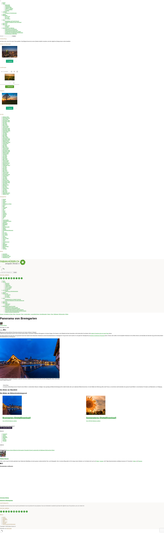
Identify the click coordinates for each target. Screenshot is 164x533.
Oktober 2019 (6, 141)
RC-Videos (7, 18)
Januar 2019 (5, 149)
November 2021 (6, 121)
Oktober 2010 (6, 194)
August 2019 (5, 143)
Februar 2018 (6, 160)
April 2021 (5, 123)
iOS (3, 217)
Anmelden (5, 254)
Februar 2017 (6, 172)
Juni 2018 (5, 156)
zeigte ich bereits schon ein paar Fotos (100, 333)
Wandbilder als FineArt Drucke (12, 21)
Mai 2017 (5, 168)
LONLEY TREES (9, 8)
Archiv (4, 205)
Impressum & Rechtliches (8, 28)
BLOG (4, 2)
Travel (4, 239)
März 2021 (5, 125)
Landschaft (35, 450)
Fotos (4, 3)
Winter (4, 247)
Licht (39, 450)
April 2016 (5, 179)
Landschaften (6, 220)
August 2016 (5, 175)
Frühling (4, 213)
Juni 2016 (5, 178)
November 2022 (6, 118)
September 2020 (6, 130)
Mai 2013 (5, 186)
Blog (4, 206)
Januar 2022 (5, 119)
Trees (4, 240)
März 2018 (5, 159)
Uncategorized (6, 241)
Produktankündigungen (8, 230)
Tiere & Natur (6, 238)
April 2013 (5, 187)
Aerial (4, 200)
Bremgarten (21, 450)
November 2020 (6, 129)
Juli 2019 (5, 144)
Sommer (4, 237)
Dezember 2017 (6, 163)
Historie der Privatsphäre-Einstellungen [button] (14, 32)
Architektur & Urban (7, 203)
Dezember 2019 (6, 138)
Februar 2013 (6, 188)
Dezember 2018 (6, 150)
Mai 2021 (5, 122)
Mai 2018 (5, 157)
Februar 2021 (6, 126)
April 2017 (5, 169)
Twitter (97, 461)
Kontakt (7, 26)
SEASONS (7, 6)
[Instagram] (2, 463)
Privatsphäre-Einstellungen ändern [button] (13, 31)
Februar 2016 (6, 180)
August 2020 (5, 131)
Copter (4, 208)
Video (4, 243)
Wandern (5, 245)
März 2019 (5, 146)
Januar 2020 (5, 137)
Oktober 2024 (6, 117)
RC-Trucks (7, 16)
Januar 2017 (5, 173)
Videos (4, 14)
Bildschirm (16, 450)
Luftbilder (5, 11)
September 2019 (6, 142)
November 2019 (6, 140)
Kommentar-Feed (7, 256)
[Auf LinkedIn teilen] (5, 330)
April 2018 (5, 158)
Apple (4, 202)
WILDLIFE (7, 5)
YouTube (5, 248)
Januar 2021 (5, 127)
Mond (4, 225)
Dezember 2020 (6, 128)
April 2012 (5, 190)
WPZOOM (9, 528)
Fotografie (26, 450)
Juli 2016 (5, 176)
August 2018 (5, 153)
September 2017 (6, 165)
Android (4, 201)
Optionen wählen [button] (13, 420)
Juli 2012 (5, 189)
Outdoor (4, 229)
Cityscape (5, 207)
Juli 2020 (5, 133)
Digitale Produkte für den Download (13, 22)
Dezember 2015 (6, 181)
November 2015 (6, 182)
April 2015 (5, 183)
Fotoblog (7, 10)
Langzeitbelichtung (7, 221)
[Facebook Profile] (0, 463)
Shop (4, 20)
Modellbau (5, 15)
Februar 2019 (6, 148)
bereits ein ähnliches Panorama (97, 335)
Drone (4, 210)
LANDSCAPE (8, 7)
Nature (4, 228)
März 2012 (5, 191)
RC (3, 231)
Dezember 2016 (6, 174)
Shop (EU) (5, 23)
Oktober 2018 (6, 152)
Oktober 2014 (6, 184)
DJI (3, 209)
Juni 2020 (5, 134)
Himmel (31, 450)
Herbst (4, 216)
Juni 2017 (5, 167)
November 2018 (6, 151)
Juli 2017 (5, 166)
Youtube (101, 461)
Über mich (5, 24)
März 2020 (5, 136)
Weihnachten (6, 246)
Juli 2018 (5, 155)
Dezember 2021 (6, 120)
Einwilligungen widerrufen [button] (11, 33)
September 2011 (6, 193)
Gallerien (5, 214)
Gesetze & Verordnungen (11, 13)
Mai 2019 (5, 145)
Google (4, 215)
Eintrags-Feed (6, 255)
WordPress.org (6, 257)
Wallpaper (5, 244)
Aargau (4, 199)
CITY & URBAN (8, 9)
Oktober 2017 (6, 164)
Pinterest (140, 461)
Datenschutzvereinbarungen (11, 30)
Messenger (5, 223)
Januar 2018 (5, 161)
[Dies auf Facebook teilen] (4, 330)
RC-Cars (7, 17)
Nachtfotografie (6, 226)
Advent (11, 450)
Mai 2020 (5, 135)
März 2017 (5, 171)
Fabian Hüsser (3, 325)
